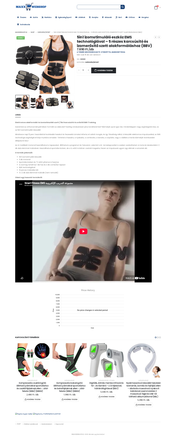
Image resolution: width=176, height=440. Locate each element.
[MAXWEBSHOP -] (31, 7)
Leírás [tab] (18, 115)
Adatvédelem (46, 424)
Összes (23, 17)
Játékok (81, 17)
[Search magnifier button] (123, 7)
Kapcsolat (59, 424)
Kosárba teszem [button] (33, 399)
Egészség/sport (64, 17)
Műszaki (108, 17)
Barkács (48, 17)
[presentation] (16, 64)
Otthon (132, 17)
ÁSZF (19, 424)
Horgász (145, 17)
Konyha (95, 17)
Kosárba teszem (105, 70)
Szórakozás (25, 24)
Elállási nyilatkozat (31, 424)
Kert (120, 17)
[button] (156, 337)
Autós (35, 17)
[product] (32, 360)
